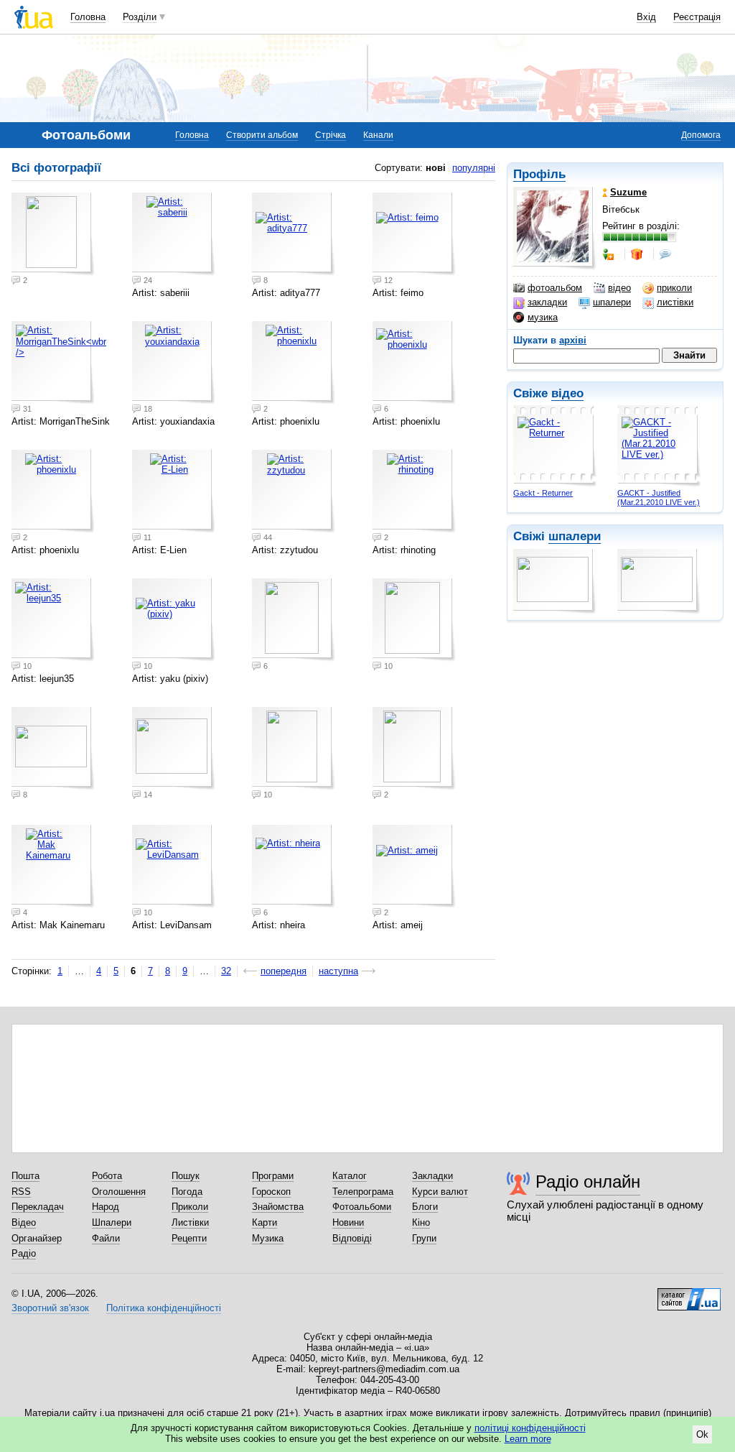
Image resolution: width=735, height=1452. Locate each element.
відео (619, 287)
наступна (338, 971)
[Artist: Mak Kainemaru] (53, 866)
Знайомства (278, 1206)
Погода (187, 1191)
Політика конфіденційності (163, 1308)
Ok (702, 1434)
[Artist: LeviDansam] (173, 866)
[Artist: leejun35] (53, 620)
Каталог (349, 1175)
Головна (88, 16)
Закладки (432, 1175)
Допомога (701, 135)
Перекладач (37, 1206)
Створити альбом (262, 135)
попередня (283, 971)
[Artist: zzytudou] (293, 491)
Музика (268, 1238)
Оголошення (119, 1191)
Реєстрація (697, 16)
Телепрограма (362, 1191)
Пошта (25, 1175)
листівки (675, 302)
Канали (378, 135)
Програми (273, 1175)
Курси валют (440, 1191)
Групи (424, 1238)
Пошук (186, 1175)
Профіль (539, 174)
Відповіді (352, 1238)
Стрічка (330, 135)
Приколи (190, 1206)
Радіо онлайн (587, 1181)
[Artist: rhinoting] (414, 491)
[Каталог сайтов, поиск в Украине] (689, 1294)
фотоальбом (555, 287)
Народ (105, 1206)
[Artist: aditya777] (293, 234)
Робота (107, 1175)
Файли (106, 1238)
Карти (264, 1222)
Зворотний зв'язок (50, 1308)
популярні (473, 167)
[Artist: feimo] (414, 234)
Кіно (421, 1222)
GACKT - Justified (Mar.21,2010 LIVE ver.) (658, 498)
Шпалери (111, 1222)
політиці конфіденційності (530, 1428)
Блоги (425, 1206)
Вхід (646, 16)
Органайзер (36, 1238)
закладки (547, 302)
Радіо (23, 1253)
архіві (572, 340)
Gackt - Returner (543, 493)
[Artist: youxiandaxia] (173, 362)
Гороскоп (271, 1191)
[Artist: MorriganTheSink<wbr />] (53, 362)
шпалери (612, 302)
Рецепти (189, 1238)
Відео (23, 1222)
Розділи (139, 16)
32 (226, 971)
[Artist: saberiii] (173, 234)
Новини (348, 1222)
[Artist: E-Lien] (173, 491)
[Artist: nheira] (293, 866)
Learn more (528, 1438)
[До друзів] (609, 254)
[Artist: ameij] (414, 866)
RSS (21, 1191)
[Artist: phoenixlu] (293, 362)
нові (436, 167)
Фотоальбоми (361, 1206)
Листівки (190, 1222)
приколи (674, 287)
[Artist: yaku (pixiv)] (173, 620)
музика (543, 317)
